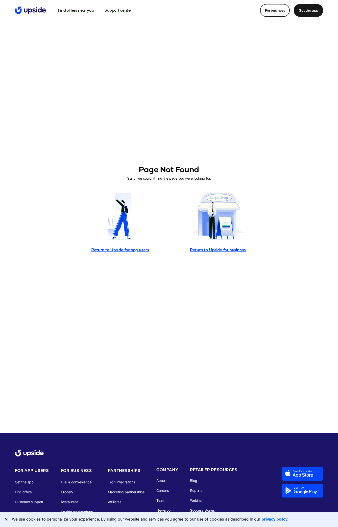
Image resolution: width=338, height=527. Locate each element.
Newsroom (164, 510)
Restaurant (69, 502)
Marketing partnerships (126, 492)
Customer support (29, 502)
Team (160, 500)
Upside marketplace (77, 512)
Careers (162, 490)
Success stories (202, 510)
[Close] (6, 519)
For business (275, 10)
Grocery (67, 492)
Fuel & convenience (76, 482)
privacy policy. (275, 519)
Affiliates (114, 502)
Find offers (23, 492)
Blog (193, 480)
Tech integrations (121, 482)
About (161, 480)
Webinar (196, 500)
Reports (196, 490)
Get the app (308, 10)
